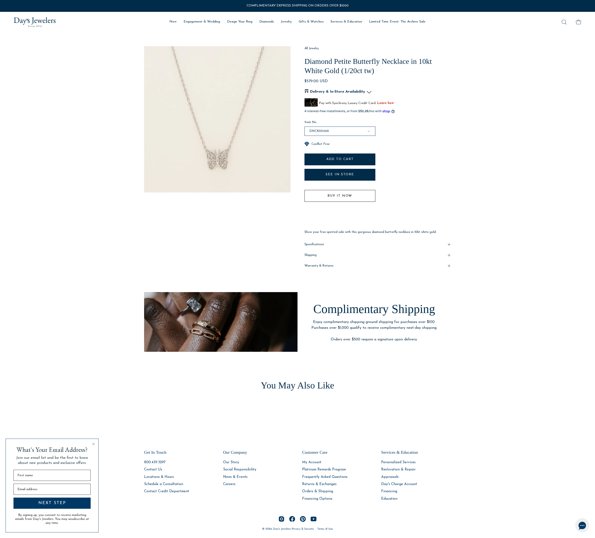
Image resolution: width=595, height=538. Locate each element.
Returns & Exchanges (319, 484)
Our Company (235, 452)
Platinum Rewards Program (324, 469)
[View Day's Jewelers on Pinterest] (302, 518)
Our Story (231, 462)
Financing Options (317, 498)
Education (389, 498)
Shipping (310, 255)
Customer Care (314, 452)
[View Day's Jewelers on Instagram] (281, 518)
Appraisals (390, 477)
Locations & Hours (159, 477)
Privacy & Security (303, 529)
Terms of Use (325, 529)
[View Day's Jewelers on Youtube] (313, 518)
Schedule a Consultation (163, 484)
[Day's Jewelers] (35, 22)
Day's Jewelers (282, 529)
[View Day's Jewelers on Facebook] (292, 518)
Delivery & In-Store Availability (337, 92)
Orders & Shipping (317, 491)
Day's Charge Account (399, 484)
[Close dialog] (93, 444)
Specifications (314, 244)
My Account (311, 462)
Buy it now (339, 196)
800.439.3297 (154, 462)
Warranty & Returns (319, 265)
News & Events (235, 477)
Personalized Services (398, 462)
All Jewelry (311, 48)
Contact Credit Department (166, 491)
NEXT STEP (52, 503)
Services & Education (399, 452)
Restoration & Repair (398, 469)
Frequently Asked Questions (324, 477)
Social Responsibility (239, 469)
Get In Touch (155, 452)
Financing (389, 491)
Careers (229, 484)
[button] (564, 22)
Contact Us (153, 469)
